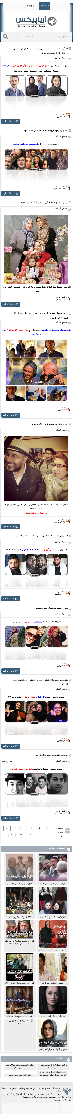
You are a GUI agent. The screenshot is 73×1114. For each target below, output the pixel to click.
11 (47, 835)
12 (39, 835)
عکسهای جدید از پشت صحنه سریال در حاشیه (46, 130)
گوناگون (58, 57)
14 (21, 835)
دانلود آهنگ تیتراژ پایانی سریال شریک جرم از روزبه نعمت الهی (52, 1074)
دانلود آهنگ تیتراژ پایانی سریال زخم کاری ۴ (53, 1066)
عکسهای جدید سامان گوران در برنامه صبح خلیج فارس (42, 535)
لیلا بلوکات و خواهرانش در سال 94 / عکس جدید (44, 202)
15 (12, 835)
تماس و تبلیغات (30, 5)
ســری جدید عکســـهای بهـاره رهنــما (52, 608)
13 (30, 835)
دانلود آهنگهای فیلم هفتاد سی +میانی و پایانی (19, 1066)
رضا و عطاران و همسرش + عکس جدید (49, 424)
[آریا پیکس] (36, 21)
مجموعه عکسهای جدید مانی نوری (52, 755)
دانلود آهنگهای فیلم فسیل (19, 1075)
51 (40, 841)
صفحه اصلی (44, 5)
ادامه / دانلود (8, 121)
